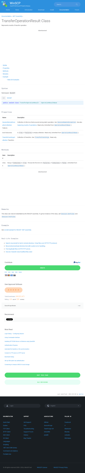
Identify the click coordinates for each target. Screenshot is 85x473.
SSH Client (6, 435)
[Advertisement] (42, 46)
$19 (6, 272)
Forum (77, 10)
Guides (5, 425)
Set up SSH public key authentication (14, 360)
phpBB (46, 435)
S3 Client (6, 438)
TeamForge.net (49, 429)
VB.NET (9, 98)
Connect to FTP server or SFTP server (15, 353)
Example (5, 77)
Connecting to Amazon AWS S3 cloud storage (17, 364)
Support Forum (28, 432)
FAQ (25, 425)
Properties (6, 68)
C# (3, 98)
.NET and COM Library (10, 448)
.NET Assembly (17, 16)
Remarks (5, 74)
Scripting (6, 445)
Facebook (68, 422)
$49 (13, 272)
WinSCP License (42, 467)
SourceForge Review (10, 305)
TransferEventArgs (42, 137)
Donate (42, 268)
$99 (16, 272)
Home (8, 10)
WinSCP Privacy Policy (61, 467)
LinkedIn (67, 435)
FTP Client (6, 429)
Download (41, 10)
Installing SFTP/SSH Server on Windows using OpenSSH (20, 341)
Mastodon (68, 429)
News (17, 10)
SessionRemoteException (67, 122)
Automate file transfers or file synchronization (17, 349)
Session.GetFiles (67, 214)
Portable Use (7, 454)
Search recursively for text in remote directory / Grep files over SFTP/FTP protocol (31, 243)
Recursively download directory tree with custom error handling (25, 246)
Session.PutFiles (8, 217)
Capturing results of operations (27, 125)
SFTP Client (6, 432)
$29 (9, 272)
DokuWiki (47, 432)
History (26, 435)
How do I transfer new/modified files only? (19, 252)
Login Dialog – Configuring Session (14, 333)
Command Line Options (10, 451)
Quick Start (6, 422)
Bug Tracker (27, 438)
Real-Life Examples (13, 80)
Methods (5, 71)
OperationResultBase (62, 125)
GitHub (46, 422)
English (52, 406)
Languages (6, 441)
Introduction (28, 10)
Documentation (64, 10)
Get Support (27, 422)
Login (11, 406)
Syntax (5, 65)
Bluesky (67, 432)
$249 (20, 272)
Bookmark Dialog (9, 357)
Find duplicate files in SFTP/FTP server (18, 249)
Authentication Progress (11, 345)
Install (52, 10)
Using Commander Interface (12, 337)
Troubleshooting (29, 429)
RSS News (68, 438)
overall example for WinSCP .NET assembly (17, 230)
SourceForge (48, 425)
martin (81, 394)
